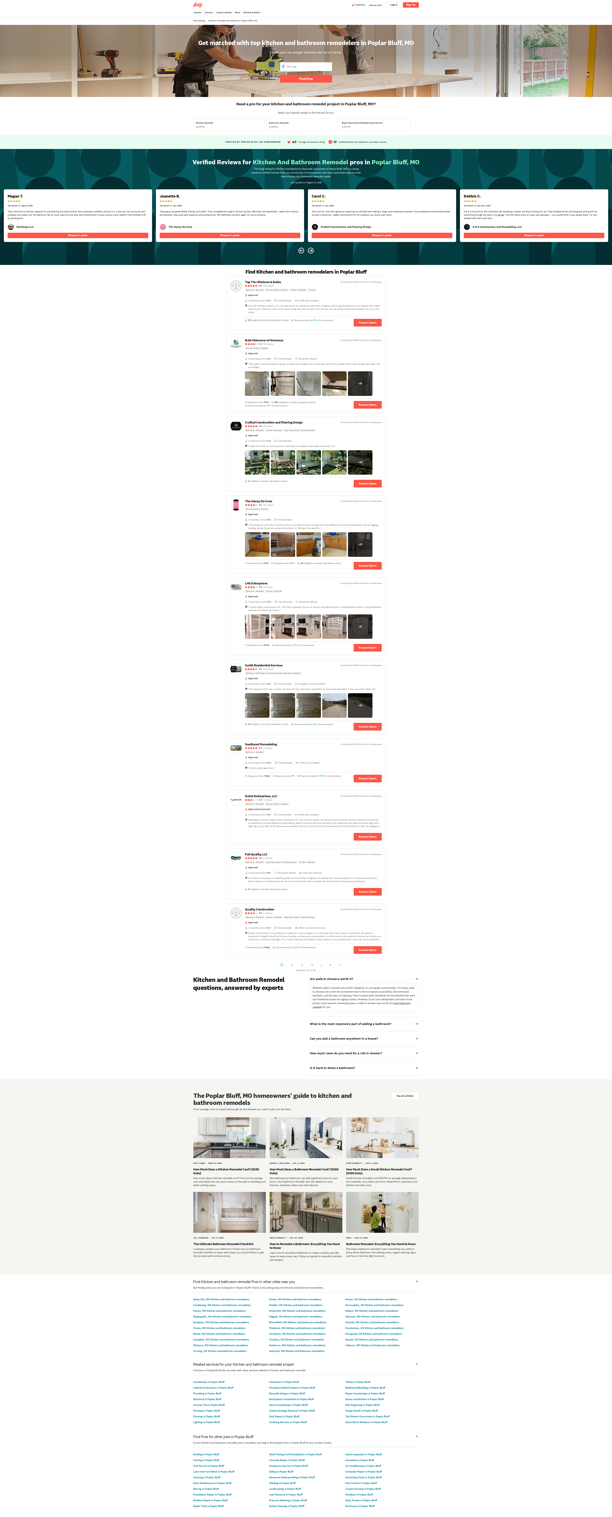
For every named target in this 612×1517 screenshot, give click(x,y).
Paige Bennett (278, 1238)
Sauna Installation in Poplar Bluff (364, 1399)
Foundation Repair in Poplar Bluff (212, 1494)
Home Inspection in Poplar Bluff (363, 1454)
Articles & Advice (251, 12)
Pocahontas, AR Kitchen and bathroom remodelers (374, 1328)
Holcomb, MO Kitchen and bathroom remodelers (296, 1351)
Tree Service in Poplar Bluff (208, 1466)
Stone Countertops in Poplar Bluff (288, 1405)
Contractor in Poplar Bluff (284, 1382)
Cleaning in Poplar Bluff (206, 1477)
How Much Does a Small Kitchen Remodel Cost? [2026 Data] (379, 1171)
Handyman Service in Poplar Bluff (288, 1466)
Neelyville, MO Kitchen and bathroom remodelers (221, 1299)
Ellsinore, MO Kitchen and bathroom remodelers (220, 1345)
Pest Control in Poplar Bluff (361, 1483)
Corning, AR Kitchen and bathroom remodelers (220, 1351)
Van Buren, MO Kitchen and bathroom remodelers (297, 1333)
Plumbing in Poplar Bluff (207, 1393)
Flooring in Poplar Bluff (206, 1416)
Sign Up (410, 4)
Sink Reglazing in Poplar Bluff (362, 1405)
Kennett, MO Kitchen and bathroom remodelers (372, 1322)
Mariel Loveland (279, 1163)
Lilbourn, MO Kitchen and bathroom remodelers (372, 1345)
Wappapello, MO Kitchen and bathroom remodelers (222, 1316)
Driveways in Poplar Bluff (360, 1506)
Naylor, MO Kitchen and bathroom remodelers (219, 1311)
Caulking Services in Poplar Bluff (288, 1422)
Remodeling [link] (199, 20)
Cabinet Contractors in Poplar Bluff (213, 1387)
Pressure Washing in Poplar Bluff (288, 1500)
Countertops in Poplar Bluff (208, 1382)
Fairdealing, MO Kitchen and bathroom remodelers (222, 1305)
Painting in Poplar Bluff (206, 1410)
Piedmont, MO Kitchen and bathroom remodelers (297, 1328)
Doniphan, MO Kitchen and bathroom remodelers (221, 1322)
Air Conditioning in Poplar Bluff (363, 1466)
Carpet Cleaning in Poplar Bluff (363, 1489)
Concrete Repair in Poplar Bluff (287, 1460)
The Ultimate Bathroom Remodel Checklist (223, 1244)
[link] (11, 227)
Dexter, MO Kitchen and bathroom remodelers (295, 1299)
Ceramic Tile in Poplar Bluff (209, 1405)
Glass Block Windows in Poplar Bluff (366, 1422)
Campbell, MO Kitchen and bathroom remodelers (221, 1339)
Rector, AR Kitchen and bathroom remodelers (371, 1299)
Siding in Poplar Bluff (281, 1471)
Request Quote (368, 322)
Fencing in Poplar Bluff (206, 1460)
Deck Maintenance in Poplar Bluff (212, 1483)
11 (330, 964)
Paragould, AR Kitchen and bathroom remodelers (373, 1333)
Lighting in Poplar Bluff (206, 1422)
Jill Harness (200, 1238)
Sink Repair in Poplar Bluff (284, 1416)
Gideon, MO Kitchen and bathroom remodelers (371, 1311)
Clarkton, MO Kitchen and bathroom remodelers (296, 1339)
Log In (393, 4)
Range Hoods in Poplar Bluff (361, 1410)
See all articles (405, 1096)
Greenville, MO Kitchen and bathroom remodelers (297, 1311)
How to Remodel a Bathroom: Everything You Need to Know (305, 1246)
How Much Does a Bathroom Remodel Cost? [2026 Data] (304, 1171)
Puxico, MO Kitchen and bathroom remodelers (219, 1328)
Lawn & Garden (224, 12)
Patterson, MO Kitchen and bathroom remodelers (297, 1345)
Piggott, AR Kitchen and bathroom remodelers (295, 1316)
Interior (198, 12)
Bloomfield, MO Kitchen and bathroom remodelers (298, 1322)
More (237, 12)
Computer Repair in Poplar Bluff (363, 1471)
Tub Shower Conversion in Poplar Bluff (367, 1416)
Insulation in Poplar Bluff (359, 1460)
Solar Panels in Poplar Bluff (361, 1500)
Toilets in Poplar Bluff (357, 1382)
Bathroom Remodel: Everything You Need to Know (381, 1244)
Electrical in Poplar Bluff (207, 1399)
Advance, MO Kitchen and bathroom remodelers (372, 1316)
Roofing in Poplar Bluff (206, 1454)
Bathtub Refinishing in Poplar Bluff (365, 1387)
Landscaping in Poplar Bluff (285, 1489)
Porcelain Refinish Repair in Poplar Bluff (292, 1387)
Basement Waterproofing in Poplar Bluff (292, 1477)
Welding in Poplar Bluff (282, 1483)
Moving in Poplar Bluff (206, 1489)
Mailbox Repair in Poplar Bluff (210, 1500)
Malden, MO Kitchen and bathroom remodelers (296, 1305)
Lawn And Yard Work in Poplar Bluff (213, 1471)
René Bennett (354, 1163)
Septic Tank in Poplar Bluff (208, 1506)
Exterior (209, 12)
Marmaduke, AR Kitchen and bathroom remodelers (374, 1305)
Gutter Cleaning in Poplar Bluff (286, 1506)
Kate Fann (199, 1163)
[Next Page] (340, 965)
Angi (348, 1238)
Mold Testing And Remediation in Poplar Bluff (295, 1454)
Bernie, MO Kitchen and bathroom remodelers (219, 1333)
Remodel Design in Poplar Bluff (287, 1393)
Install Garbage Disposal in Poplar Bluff (292, 1410)
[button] (257, 383)
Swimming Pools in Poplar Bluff (363, 1477)
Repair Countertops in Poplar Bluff (365, 1393)
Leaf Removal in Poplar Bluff (285, 1494)
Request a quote (78, 235)
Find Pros (306, 79)
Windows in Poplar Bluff (359, 1494)
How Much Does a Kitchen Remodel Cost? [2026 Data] (226, 1171)
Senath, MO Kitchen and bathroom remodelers (371, 1339)
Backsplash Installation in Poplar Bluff (291, 1399)
